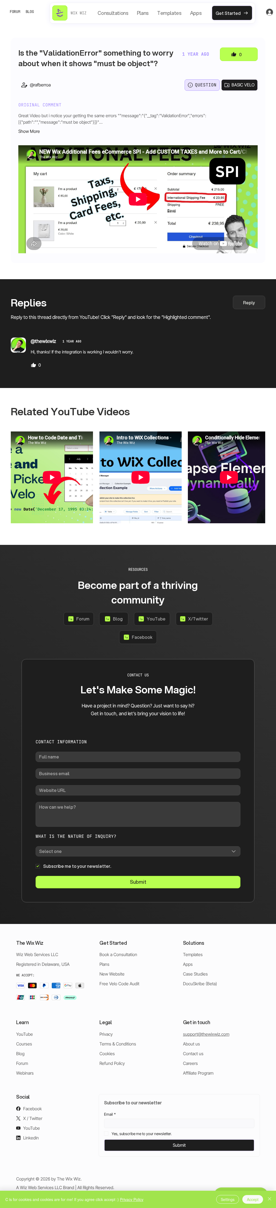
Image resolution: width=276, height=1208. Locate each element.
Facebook (32, 1108)
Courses (24, 1044)
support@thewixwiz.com (206, 1034)
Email (110, 1114)
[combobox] (138, 851)
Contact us (193, 1053)
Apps (188, 964)
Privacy (106, 1034)
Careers (190, 1063)
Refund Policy (112, 1063)
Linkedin (31, 1137)
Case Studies (195, 974)
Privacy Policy (131, 1199)
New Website (112, 974)
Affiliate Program (198, 1073)
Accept (252, 1199)
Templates (193, 954)
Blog (20, 1053)
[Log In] (264, 12)
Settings (227, 1199)
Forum (22, 1063)
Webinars (25, 1073)
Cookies (107, 1053)
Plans (104, 964)
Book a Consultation (118, 954)
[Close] (269, 1199)
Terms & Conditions (117, 1044)
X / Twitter (32, 1118)
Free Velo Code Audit (119, 983)
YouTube (24, 1034)
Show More (29, 131)
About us (191, 1044)
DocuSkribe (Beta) (200, 983)
